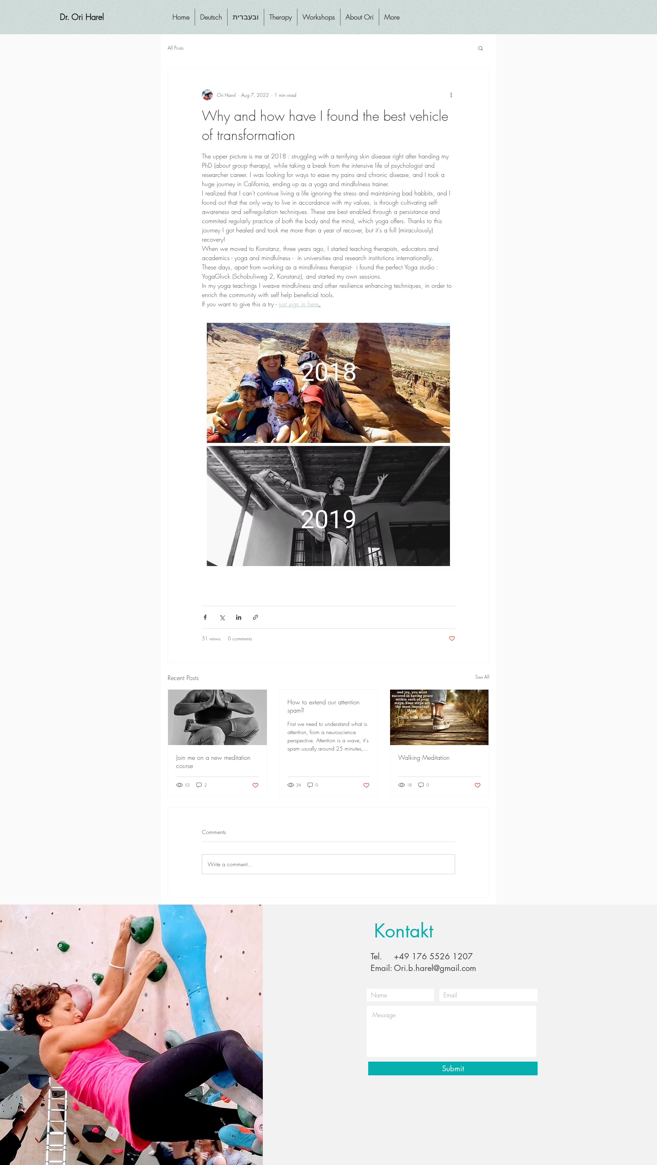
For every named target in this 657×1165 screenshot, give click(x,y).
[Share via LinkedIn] (238, 617)
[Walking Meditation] (439, 717)
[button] (480, 48)
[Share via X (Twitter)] (222, 617)
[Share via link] (255, 617)
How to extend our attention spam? (323, 706)
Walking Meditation (424, 757)
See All (482, 677)
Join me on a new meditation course (213, 761)
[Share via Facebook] (205, 617)
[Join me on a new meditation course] (217, 717)
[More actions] (451, 95)
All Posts (175, 47)
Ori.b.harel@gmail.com (435, 968)
